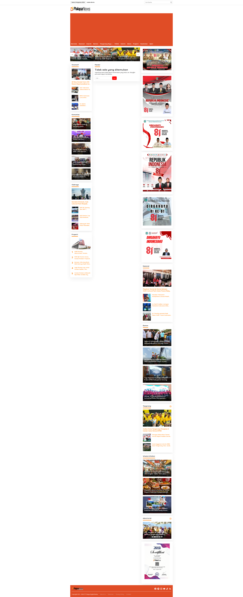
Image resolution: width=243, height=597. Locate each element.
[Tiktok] (167, 589)
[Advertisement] (121, 27)
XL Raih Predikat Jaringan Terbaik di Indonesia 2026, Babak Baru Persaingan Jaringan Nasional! (160, 305)
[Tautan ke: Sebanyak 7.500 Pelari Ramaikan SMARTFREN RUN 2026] (75, 226)
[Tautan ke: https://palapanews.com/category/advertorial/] (170, 519)
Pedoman (111, 594)
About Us (103, 594)
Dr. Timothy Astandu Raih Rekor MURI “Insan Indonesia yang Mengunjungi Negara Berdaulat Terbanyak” (161, 314)
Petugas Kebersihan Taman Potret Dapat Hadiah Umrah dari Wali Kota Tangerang (161, 435)
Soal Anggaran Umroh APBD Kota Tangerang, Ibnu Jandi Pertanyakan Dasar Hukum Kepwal (161, 445)
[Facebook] (155, 589)
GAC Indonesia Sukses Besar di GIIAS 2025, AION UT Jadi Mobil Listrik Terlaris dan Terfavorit (85, 88)
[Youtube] (164, 589)
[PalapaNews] (80, 9)
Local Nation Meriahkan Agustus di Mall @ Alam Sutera (127, 58)
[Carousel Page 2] (155, 536)
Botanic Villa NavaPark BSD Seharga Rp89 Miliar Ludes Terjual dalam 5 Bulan (82, 263)
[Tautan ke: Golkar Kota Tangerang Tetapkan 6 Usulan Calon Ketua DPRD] (105, 54)
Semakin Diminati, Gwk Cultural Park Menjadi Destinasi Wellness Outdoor (80, 203)
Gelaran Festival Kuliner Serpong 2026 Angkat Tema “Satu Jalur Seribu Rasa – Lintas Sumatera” (81, 58)
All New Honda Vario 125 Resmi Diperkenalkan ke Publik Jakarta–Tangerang (80, 83)
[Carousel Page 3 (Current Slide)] (157, 536)
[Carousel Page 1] (152, 536)
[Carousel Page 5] (162, 536)
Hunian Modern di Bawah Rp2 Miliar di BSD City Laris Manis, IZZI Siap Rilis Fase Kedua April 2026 (82, 273)
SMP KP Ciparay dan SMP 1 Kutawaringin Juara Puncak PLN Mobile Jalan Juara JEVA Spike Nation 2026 (85, 208)
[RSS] (170, 589)
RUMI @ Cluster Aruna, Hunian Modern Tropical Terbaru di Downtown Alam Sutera (82, 257)
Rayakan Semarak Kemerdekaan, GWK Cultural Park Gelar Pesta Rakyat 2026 (157, 290)
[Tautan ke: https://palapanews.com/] (170, 406)
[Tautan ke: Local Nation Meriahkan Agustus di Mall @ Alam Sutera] (128, 54)
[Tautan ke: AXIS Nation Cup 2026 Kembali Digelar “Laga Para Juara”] (75, 218)
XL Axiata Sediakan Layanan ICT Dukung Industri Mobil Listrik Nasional (85, 104)
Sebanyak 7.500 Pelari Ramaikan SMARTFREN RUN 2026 (85, 224)
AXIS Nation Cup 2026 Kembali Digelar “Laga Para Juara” (85, 216)
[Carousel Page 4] (159, 536)
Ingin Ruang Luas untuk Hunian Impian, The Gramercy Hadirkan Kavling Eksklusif (82, 268)
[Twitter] (158, 589)
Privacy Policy (120, 594)
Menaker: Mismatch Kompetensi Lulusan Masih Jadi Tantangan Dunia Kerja (161, 295)
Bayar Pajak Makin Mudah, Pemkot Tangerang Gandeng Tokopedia (157, 533)
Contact (128, 594)
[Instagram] (161, 589)
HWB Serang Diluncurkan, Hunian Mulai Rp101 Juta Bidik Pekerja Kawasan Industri (81, 252)
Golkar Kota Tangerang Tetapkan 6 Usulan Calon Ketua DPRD (104, 58)
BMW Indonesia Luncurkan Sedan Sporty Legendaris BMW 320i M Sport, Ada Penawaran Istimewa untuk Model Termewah (85, 96)
